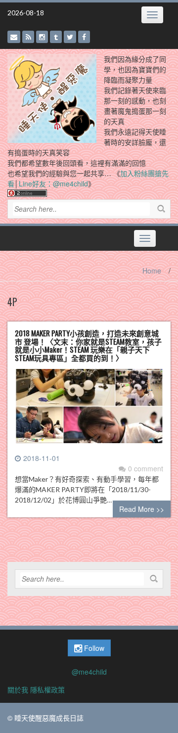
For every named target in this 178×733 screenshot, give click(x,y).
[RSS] (28, 37)
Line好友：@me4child (53, 183)
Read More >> (141, 509)
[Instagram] (42, 37)
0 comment (145, 468)
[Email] (13, 37)
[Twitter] (70, 37)
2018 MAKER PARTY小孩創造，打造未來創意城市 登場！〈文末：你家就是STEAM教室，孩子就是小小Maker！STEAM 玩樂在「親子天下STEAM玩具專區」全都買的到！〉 (88, 345)
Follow (93, 648)
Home (151, 270)
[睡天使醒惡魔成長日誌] (51, 97)
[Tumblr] (56, 37)
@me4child (89, 672)
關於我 (17, 689)
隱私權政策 (47, 689)
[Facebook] (84, 37)
